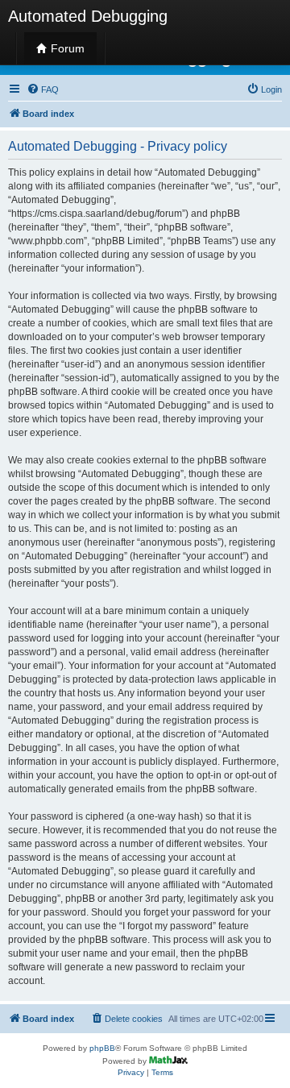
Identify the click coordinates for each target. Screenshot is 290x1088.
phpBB (102, 1048)
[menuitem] (43, 89)
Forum (66, 48)
